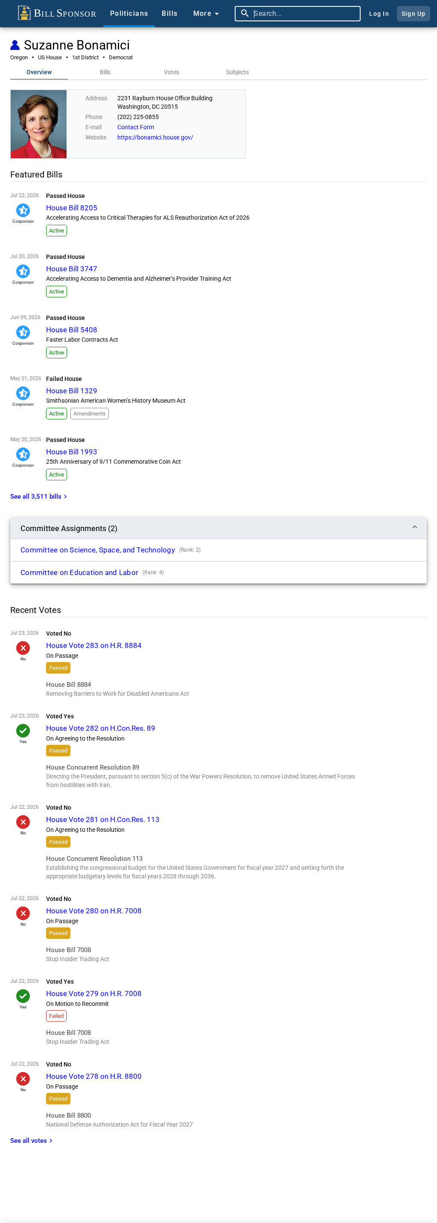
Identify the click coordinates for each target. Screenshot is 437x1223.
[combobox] (305, 14)
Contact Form (135, 127)
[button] (218, 528)
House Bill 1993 (71, 451)
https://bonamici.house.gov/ (155, 137)
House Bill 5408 (71, 329)
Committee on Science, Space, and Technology (97, 550)
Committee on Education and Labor (79, 572)
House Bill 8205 (71, 207)
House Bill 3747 (71, 268)
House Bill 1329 (71, 390)
